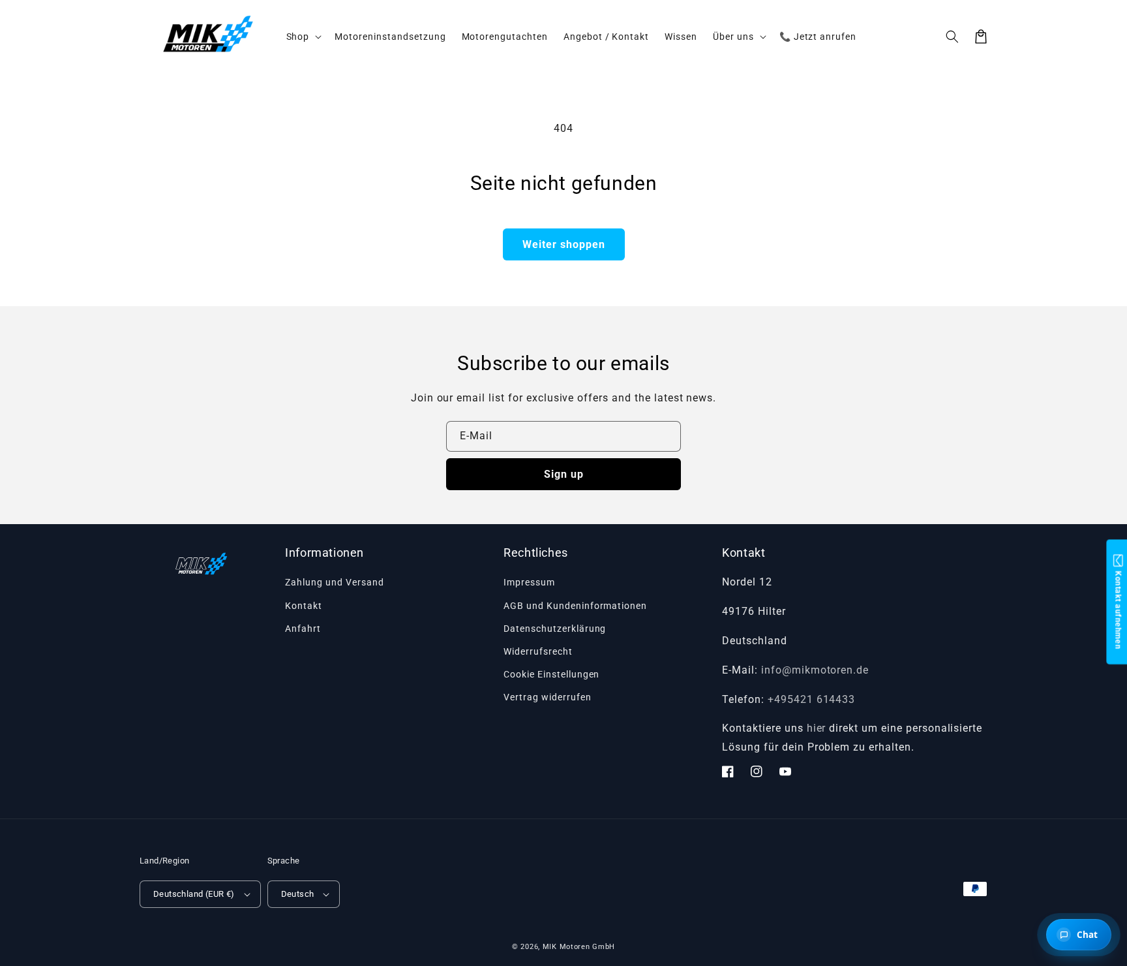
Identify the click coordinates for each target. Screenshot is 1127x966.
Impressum (529, 582)
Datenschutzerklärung (554, 628)
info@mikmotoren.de (815, 670)
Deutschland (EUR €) (194, 894)
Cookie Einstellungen (551, 674)
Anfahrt (303, 628)
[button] (952, 36)
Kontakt (303, 605)
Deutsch (297, 894)
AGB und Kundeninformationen (575, 605)
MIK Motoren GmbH (579, 947)
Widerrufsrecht (537, 651)
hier (816, 728)
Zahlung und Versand (334, 582)
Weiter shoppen (563, 244)
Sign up (564, 474)
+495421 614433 (811, 699)
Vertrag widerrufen (547, 697)
